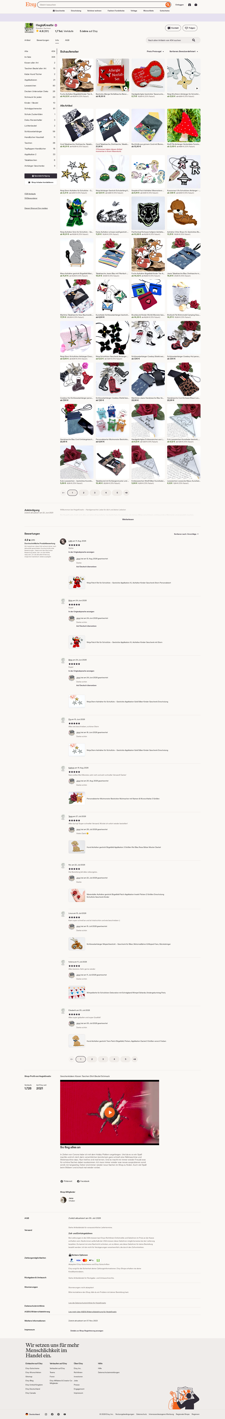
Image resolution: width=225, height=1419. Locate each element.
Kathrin (71, 768)
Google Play (54, 1402)
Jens (78, 559)
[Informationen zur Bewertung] (37, 31)
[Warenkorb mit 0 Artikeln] (196, 5)
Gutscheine (165, 11)
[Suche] (168, 5)
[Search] (195, 40)
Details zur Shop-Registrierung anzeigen (86, 1331)
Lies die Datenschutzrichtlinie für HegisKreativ (87, 1303)
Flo (69, 719)
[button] (173, 28)
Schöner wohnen (94, 11)
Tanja (70, 816)
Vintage (134, 11)
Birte (70, 600)
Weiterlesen (128, 519)
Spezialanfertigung (42, 176)
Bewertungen (43, 40)
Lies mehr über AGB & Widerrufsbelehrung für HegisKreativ (92, 1312)
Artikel (27, 40)
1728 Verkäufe (30, 194)
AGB (67, 40)
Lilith (70, 541)
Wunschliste (148, 11)
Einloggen (180, 5)
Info (57, 40)
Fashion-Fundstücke (116, 11)
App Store (34, 1402)
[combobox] (101, 5)
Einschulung (76, 11)
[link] (63, 493)
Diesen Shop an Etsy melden (36, 208)
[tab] (40, 51)
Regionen (195, 1414)
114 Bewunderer (30, 198)
